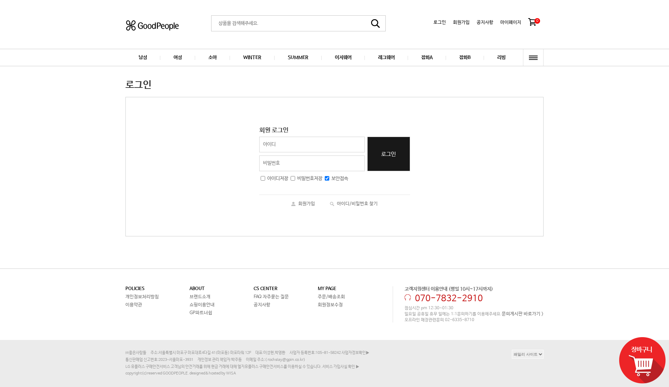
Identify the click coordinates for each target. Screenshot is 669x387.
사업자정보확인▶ (355, 353)
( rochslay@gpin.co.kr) (285, 360)
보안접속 (339, 178)
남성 (143, 57)
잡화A (427, 57)
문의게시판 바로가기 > (523, 314)
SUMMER (298, 57)
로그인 (439, 22)
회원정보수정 (330, 305)
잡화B (465, 57)
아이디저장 (277, 178)
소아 (212, 57)
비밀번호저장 (309, 178)
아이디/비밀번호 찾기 (357, 203)
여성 (178, 57)
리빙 (501, 57)
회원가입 (461, 22)
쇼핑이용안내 (202, 305)
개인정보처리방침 (142, 296)
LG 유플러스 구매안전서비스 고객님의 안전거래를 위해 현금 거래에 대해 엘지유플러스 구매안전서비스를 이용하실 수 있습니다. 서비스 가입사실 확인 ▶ (242, 367)
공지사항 (485, 22)
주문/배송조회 (331, 296)
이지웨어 (343, 57)
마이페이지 (510, 22)
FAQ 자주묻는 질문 (271, 296)
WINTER (252, 57)
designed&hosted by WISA (213, 373)
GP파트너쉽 (201, 313)
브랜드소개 (200, 296)
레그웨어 (386, 57)
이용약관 (133, 305)
